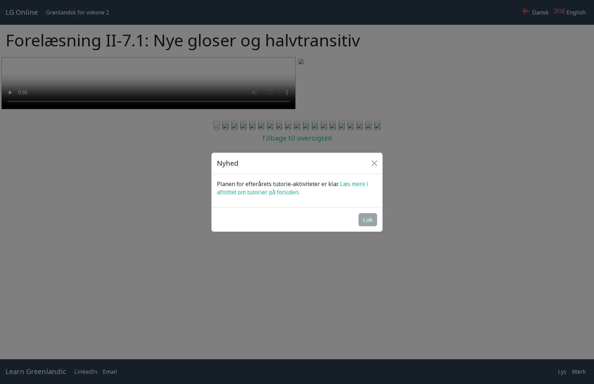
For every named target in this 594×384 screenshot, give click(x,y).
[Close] (374, 163)
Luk (368, 219)
